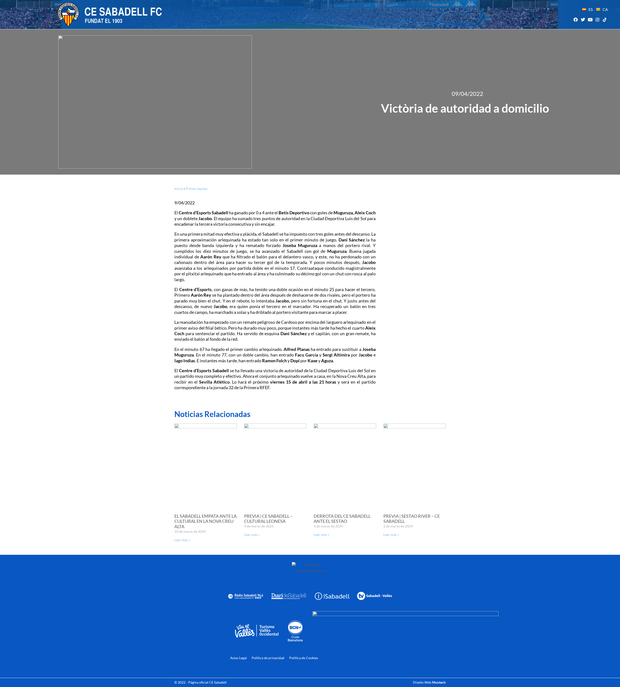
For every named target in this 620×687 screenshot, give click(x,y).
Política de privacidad (268, 658)
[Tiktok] (605, 19)
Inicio (178, 188)
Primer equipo (197, 188)
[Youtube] (590, 19)
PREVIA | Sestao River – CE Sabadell (411, 518)
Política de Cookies (303, 658)
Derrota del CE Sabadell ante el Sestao (342, 518)
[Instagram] (598, 19)
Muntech (439, 682)
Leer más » (182, 540)
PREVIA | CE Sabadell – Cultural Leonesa (268, 518)
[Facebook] (576, 19)
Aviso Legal (238, 658)
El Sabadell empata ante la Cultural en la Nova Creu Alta (205, 521)
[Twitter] (583, 19)
